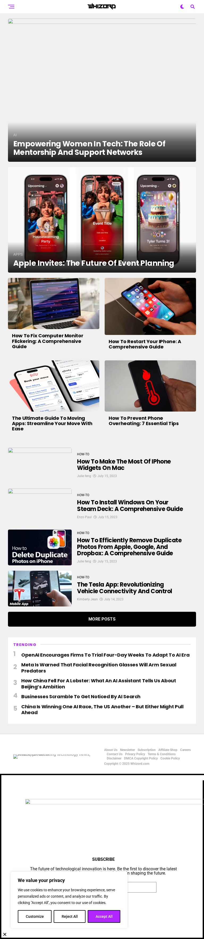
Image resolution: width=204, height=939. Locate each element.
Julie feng (84, 476)
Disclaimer (114, 758)
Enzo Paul (84, 517)
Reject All (70, 916)
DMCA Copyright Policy (141, 758)
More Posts (102, 619)
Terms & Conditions (162, 754)
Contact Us (114, 754)
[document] (102, 856)
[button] (102, 934)
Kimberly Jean (87, 599)
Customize (35, 916)
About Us (110, 750)
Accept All (104, 916)
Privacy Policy (135, 754)
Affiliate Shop (167, 750)
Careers (185, 750)
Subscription (147, 750)
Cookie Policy (170, 758)
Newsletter (127, 750)
